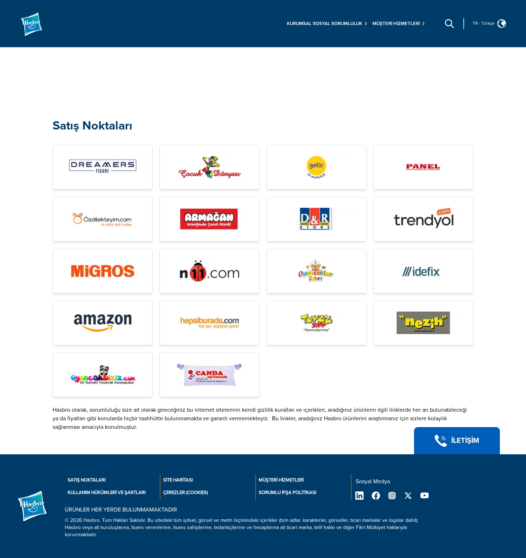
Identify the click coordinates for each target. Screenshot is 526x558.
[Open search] (449, 23)
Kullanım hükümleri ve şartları (107, 492)
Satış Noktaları (92, 125)
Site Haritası (178, 480)
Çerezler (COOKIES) (185, 492)
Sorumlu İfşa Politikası (287, 492)
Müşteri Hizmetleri (281, 480)
